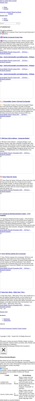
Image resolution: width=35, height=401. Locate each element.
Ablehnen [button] (17, 346)
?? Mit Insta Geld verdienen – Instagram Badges (14, 138)
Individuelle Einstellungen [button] (7, 346)
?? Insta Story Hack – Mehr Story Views (12, 292)
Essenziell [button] (3, 367)
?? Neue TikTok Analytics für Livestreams (13, 253)
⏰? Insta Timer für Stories (8, 177)
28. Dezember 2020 (16, 190)
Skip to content (4, 1)
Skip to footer (13, 1)
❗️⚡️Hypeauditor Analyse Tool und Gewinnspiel (15, 101)
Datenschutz (7, 320)
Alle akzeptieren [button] (25, 346)
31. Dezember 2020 (16, 153)
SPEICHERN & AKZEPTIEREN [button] (10, 400)
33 (4, 308)
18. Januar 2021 (15, 60)
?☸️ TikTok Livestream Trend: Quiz (11, 37)
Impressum (7, 319)
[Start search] (18, 23)
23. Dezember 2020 (16, 305)
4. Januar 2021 (15, 114)
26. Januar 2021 (15, 52)
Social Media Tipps (5, 52)
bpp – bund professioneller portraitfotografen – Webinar (17, 57)
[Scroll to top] (1, 339)
